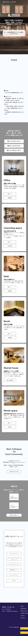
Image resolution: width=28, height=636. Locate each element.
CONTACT (23, 618)
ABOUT (22, 606)
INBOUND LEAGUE (9, 2)
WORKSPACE (23, 608)
